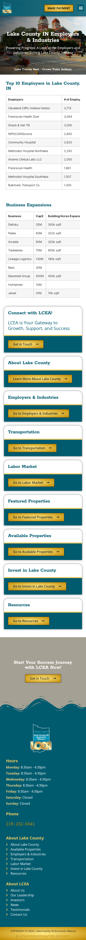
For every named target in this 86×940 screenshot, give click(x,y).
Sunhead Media (27, 936)
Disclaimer (64, 936)
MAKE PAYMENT (59, 8)
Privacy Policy (47, 936)
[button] (80, 7)
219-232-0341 (20, 824)
